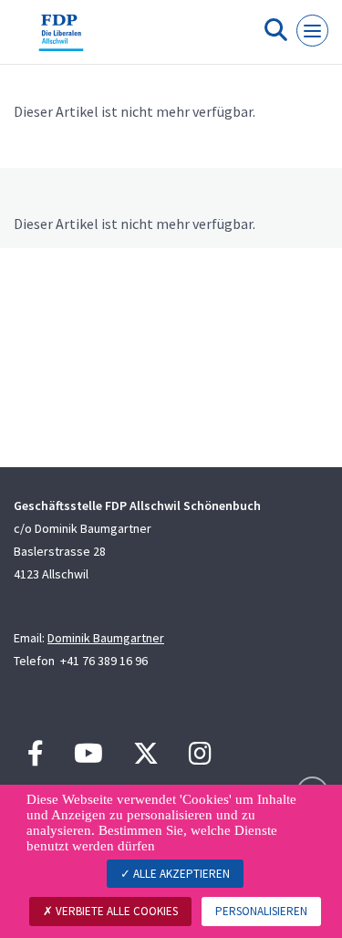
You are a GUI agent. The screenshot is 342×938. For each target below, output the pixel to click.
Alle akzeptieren (180, 873)
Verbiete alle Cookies (115, 911)
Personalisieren (261, 911)
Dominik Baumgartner (105, 638)
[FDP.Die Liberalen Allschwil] (61, 39)
